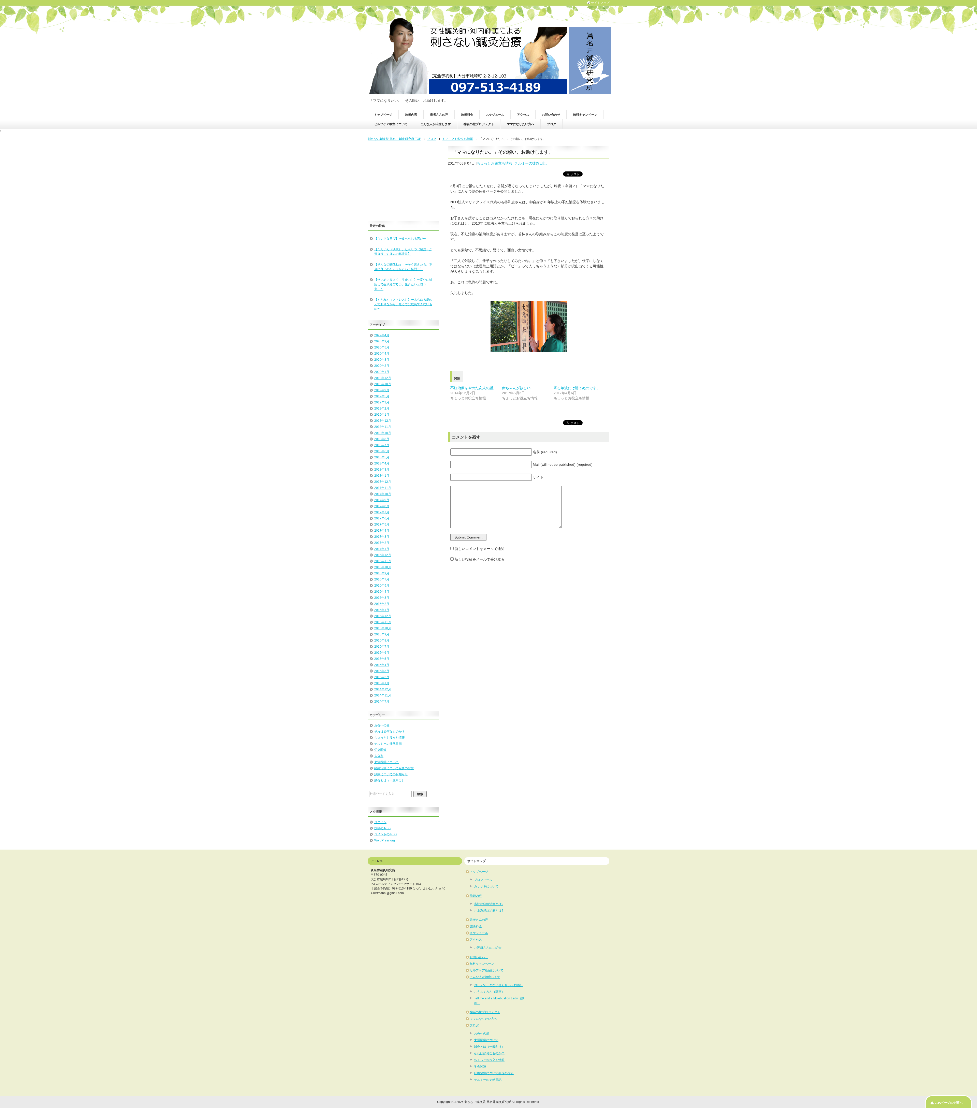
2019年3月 (381, 402)
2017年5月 (381, 524)
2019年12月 (382, 378)
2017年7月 (381, 512)
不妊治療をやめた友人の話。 (473, 388)
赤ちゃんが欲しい (516, 388)
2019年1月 (381, 414)
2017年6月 (381, 518)
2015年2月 (381, 677)
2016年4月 (381, 591)
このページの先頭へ (948, 1102)
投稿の (382, 828)
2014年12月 (382, 689)
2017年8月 (381, 506)
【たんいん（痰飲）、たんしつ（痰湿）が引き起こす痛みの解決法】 (403, 251)
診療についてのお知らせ (391, 774)
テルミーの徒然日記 (530, 163)
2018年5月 (381, 457)
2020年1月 (381, 372)
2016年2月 (381, 604)
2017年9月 (381, 500)
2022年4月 (381, 335)
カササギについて (486, 886)
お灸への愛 (382, 725)
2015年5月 (381, 659)
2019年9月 (381, 390)
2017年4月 (381, 530)
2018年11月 (382, 427)
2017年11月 (382, 488)
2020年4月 (381, 353)
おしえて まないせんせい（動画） (498, 985)
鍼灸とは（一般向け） (389, 780)
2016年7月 (381, 579)
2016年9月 (381, 573)
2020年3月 (381, 359)
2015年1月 (381, 683)
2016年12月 (382, 555)
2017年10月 (382, 494)
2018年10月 (382, 433)
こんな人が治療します (435, 124)
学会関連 (380, 750)
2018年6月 (381, 451)
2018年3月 (381, 469)
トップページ (383, 114)
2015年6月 (381, 652)
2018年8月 (381, 439)
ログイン (380, 822)
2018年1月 (381, 475)
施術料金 (467, 114)
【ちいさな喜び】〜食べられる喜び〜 (400, 238)
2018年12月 (382, 420)
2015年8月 (381, 640)
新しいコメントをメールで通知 (480, 549)
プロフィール (483, 880)
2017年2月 (381, 543)
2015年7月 (381, 646)
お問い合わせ (551, 114)
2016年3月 (381, 598)
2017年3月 (381, 536)
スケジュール (495, 114)
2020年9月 (381, 341)
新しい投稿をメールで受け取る (480, 559)
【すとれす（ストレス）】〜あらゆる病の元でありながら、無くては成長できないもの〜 (403, 304)
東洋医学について (386, 762)
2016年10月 (382, 567)
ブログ (551, 124)
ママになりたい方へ (520, 124)
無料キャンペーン (585, 114)
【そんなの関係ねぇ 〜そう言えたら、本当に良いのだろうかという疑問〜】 (403, 267)
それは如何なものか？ (389, 731)
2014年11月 (382, 695)
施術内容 (411, 114)
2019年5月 (381, 396)
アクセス (523, 114)
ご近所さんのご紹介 (487, 948)
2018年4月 (381, 463)
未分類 (378, 756)
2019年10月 (382, 384)
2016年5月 (381, 585)
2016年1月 (381, 610)
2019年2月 (381, 408)
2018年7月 (381, 445)
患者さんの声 (439, 114)
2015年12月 (382, 616)
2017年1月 (381, 549)
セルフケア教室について (391, 124)
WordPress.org (384, 840)
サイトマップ (600, 3)
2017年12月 (382, 482)
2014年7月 (381, 701)
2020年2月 (381, 366)
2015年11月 (382, 622)
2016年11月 (382, 561)
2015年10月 (382, 628)
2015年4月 (381, 665)
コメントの (385, 834)
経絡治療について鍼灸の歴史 (394, 768)
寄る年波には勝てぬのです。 (577, 388)
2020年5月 (381, 347)
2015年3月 (381, 671)
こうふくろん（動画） (489, 992)
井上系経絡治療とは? (488, 910)
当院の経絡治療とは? (488, 904)
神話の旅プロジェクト (479, 124)
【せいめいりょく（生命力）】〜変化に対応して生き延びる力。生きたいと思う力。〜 (403, 284)
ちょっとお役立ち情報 (494, 163)
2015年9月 (381, 634)
